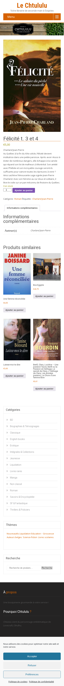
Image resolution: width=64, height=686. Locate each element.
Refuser (32, 665)
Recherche (47, 568)
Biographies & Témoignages (24, 426)
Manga (13, 477)
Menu (11, 17)
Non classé (16, 484)
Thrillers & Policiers (20, 509)
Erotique (14, 445)
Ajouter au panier (24, 190)
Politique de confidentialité (41, 681)
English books (17, 439)
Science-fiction (30, 537)
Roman (17, 198)
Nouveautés (13, 533)
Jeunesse (15, 458)
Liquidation (15, 464)
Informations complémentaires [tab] (22, 207)
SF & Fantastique (18, 503)
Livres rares (16, 471)
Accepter (32, 656)
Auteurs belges (14, 537)
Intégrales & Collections (22, 452)
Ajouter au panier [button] (14, 310)
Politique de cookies (18, 681)
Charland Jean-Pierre (42, 198)
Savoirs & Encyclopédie (22, 497)
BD (11, 420)
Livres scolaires (46, 537)
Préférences (32, 674)
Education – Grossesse (42, 533)
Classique (15, 432)
